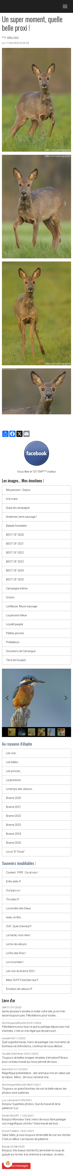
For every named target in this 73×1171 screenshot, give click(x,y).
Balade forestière (16, 525)
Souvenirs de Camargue (20, 651)
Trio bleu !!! (12, 899)
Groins (10, 597)
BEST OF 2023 (15, 561)
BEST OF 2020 (15, 534)
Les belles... (13, 762)
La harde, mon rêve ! (18, 935)
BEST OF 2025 (15, 579)
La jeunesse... (14, 780)
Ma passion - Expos (18, 489)
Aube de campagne (18, 507)
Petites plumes (15, 633)
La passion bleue (16, 615)
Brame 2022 (13, 815)
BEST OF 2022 (15, 552)
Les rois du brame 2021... (21, 971)
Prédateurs (12, 642)
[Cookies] (8, 1163)
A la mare (12, 498)
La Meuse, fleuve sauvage (21, 606)
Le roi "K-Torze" (15, 851)
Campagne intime (16, 588)
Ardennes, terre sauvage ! (21, 516)
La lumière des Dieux (18, 908)
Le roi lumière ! (14, 962)
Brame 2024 (13, 833)
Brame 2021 (13, 806)
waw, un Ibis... (14, 917)
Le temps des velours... (20, 789)
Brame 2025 (13, 842)
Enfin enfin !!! (13, 881)
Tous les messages (16, 1165)
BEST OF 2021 (15, 543)
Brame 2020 (13, 797)
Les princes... (14, 771)
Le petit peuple (14, 624)
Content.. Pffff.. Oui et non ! (22, 872)
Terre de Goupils (16, 660)
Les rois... (12, 753)
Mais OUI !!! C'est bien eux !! (22, 980)
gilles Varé (12, 37)
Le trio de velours (16, 944)
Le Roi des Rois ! (16, 953)
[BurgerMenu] (65, 6)
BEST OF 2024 (15, 570)
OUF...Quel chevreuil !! (18, 926)
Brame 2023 (13, 824)
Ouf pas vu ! (13, 890)
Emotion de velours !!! (19, 989)
